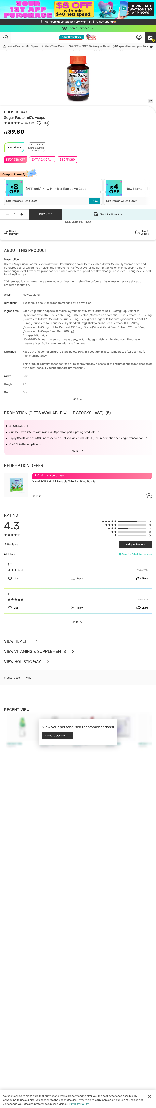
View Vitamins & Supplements (35, 651)
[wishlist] (39, 123)
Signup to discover (55, 735)
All (5, 554)
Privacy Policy (79, 1103)
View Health (17, 641)
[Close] (149, 1096)
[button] (150, 37)
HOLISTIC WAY (15, 112)
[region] (78, 1099)
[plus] (21, 214)
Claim (94, 201)
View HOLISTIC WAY (23, 662)
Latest (13, 554)
